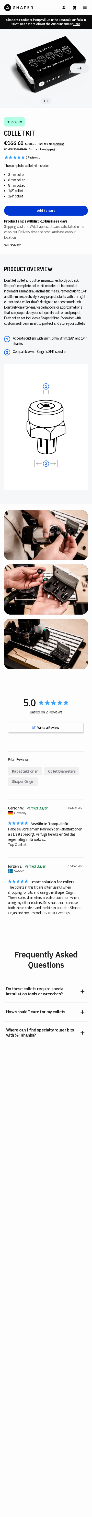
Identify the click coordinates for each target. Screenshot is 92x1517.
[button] (46, 991)
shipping (59, 144)
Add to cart (46, 211)
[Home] (24, 7)
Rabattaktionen (25, 771)
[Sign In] (63, 7)
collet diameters (61, 771)
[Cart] (75, 8)
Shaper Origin (23, 781)
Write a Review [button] (48, 727)
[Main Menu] (85, 8)
